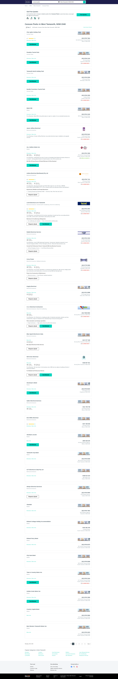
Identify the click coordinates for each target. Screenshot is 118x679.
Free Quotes (83, 14)
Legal (80, 676)
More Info (34, 40)
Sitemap (32, 670)
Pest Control (41, 655)
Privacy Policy (47, 676)
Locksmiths (27, 655)
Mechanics (40, 653)
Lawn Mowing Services (84, 652)
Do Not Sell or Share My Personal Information (68, 676)
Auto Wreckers (69, 655)
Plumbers (27, 652)
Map (29, 27)
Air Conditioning (82, 653)
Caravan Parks (30, 34)
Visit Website (32, 44)
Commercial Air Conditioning (43, 204)
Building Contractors (41, 261)
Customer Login (33, 668)
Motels (28, 110)
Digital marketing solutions (56, 668)
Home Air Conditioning (55, 204)
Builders (67, 652)
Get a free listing (54, 666)
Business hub (53, 670)
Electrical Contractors (31, 130)
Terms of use (55, 676)
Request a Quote (32, 194)
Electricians (27, 653)
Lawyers (40, 652)
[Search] (84, 2)
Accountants (54, 653)
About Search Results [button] (87, 27)
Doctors (53, 655)
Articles (31, 666)
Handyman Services (83, 655)
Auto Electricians (55, 652)
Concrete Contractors (70, 653)
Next (89, 643)
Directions (29, 40)
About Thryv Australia (39, 676)
